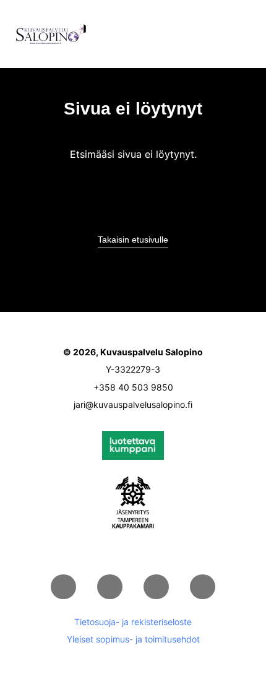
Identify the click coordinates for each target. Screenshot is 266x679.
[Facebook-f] (109, 587)
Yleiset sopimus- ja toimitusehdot (133, 639)
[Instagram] (156, 587)
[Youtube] (202, 587)
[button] (245, 34)
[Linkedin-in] (63, 587)
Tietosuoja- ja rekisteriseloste (133, 621)
